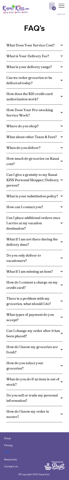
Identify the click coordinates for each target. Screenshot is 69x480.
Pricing (8, 445)
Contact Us (11, 466)
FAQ (6, 452)
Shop (7, 438)
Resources (10, 459)
